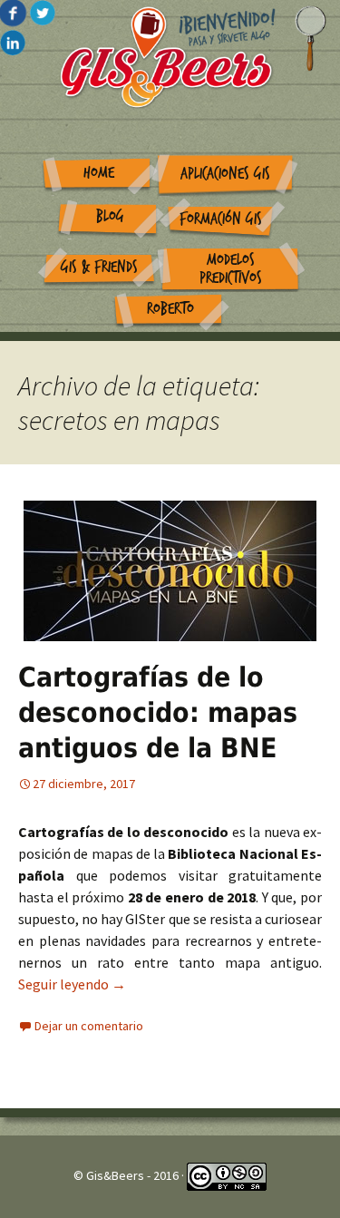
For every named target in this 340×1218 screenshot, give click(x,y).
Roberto (170, 308)
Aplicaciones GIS (225, 173)
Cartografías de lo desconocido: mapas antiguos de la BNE (157, 712)
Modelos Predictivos (230, 269)
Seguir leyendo (72, 984)
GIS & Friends (99, 267)
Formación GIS (221, 219)
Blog (110, 216)
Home (98, 172)
